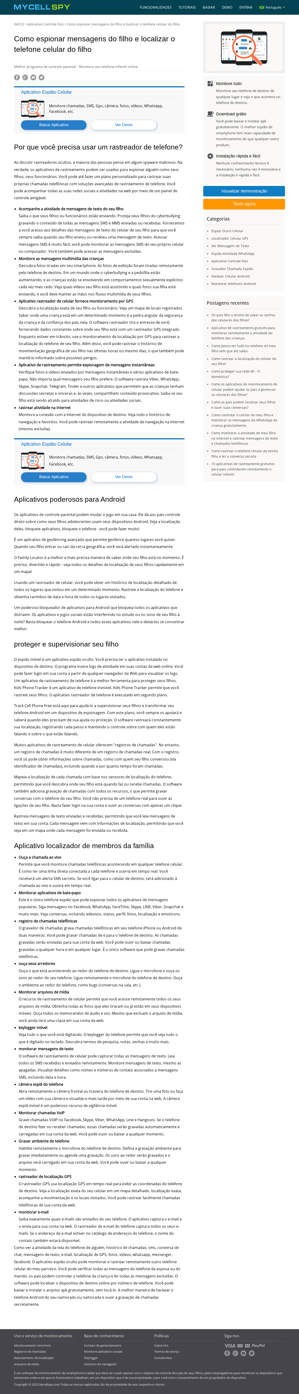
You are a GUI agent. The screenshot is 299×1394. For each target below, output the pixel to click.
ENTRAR (245, 7)
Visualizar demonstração (244, 191)
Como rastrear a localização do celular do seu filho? (243, 361)
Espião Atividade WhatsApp (232, 253)
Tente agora (244, 204)
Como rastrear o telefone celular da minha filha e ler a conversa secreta (244, 453)
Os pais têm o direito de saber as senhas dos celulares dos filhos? (243, 317)
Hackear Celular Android (230, 276)
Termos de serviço (166, 1351)
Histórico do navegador (100, 1364)
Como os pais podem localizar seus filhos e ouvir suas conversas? (243, 404)
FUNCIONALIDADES (155, 7)
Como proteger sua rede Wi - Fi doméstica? (235, 374)
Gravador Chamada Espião (232, 269)
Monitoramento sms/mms (32, 1345)
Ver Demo (123, 125)
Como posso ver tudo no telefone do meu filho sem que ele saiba (243, 348)
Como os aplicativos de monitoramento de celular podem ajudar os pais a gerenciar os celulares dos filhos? (244, 389)
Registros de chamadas (30, 1351)
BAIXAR (209, 7)
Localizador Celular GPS (229, 238)
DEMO (227, 7)
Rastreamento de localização (34, 1358)
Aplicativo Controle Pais (45, 24)
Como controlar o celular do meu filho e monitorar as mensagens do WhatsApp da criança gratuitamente (244, 420)
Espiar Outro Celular (227, 231)
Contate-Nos (163, 1358)
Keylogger (91, 1358)
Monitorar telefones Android (233, 283)
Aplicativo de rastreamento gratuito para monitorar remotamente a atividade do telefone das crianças (243, 333)
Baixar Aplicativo (53, 125)
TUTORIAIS (187, 7)
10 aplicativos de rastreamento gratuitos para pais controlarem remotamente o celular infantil (243, 469)
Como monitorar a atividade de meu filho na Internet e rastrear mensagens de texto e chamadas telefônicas (244, 438)
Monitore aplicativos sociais (103, 1351)
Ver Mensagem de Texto (230, 246)
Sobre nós (161, 1345)
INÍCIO (19, 24)
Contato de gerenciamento (102, 1345)
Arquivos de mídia (26, 1364)
